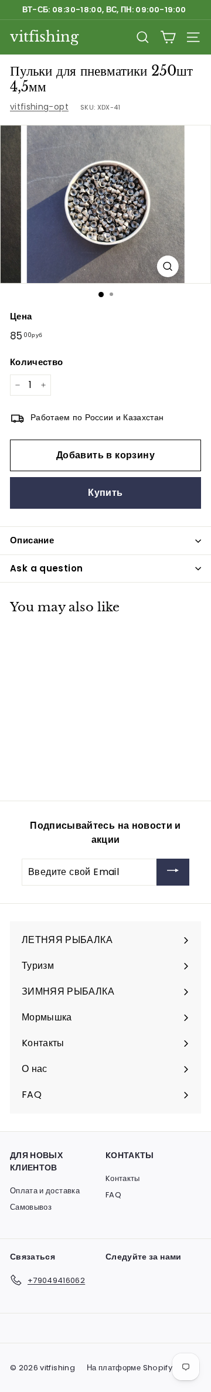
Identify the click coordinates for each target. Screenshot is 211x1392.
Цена (21, 316)
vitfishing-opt (39, 107)
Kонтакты (123, 1178)
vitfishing (44, 36)
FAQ (113, 1194)
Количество (36, 362)
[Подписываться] (172, 872)
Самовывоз (31, 1207)
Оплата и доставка (45, 1190)
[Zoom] (167, 266)
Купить (105, 492)
